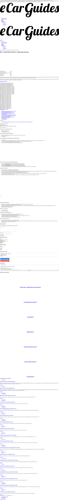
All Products (4, 22)
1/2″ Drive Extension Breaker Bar (6, 116)
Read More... (1, 385)
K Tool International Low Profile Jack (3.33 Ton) (8, 112)
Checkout (4, 24)
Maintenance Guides (4, 18)
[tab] (29, 81)
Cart (3, 23)
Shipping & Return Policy (5, 496)
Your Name (1, 232)
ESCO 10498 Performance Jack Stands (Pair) (8, 113)
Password (2, 254)
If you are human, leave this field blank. (6, 269)
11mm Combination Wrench (6, 117)
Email (2, 267)
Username (2, 253)
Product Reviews (4, 420)
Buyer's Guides (3, 426)
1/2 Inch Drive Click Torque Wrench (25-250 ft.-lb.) (9, 115)
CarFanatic (44, 79)
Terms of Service (4, 498)
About (2, 19)
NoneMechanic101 (11, 140)
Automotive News (4, 458)
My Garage (3, 21)
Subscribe (29, 270)
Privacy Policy (3, 497)
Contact (3, 20)
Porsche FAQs (3, 400)
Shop (3, 45)
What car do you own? (4, 268)
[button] (29, 81)
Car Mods (3, 464)
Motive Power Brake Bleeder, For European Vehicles (9, 111)
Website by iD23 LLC (3, 499)
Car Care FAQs (4, 386)
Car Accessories (4, 470)
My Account (4, 48)
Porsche (3, 413)
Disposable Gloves (4, 119)
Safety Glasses (4, 118)
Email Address (2, 234)
